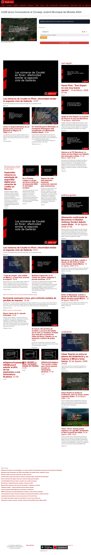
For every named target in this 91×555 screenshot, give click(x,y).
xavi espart (66, 63)
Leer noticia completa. (64, 43)
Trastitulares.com (44, 550)
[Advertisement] (30, 155)
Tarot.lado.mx (70, 545)
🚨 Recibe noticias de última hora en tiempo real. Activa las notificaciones (56, 21)
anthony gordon (68, 194)
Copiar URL (43, 37)
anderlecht (66, 331)
